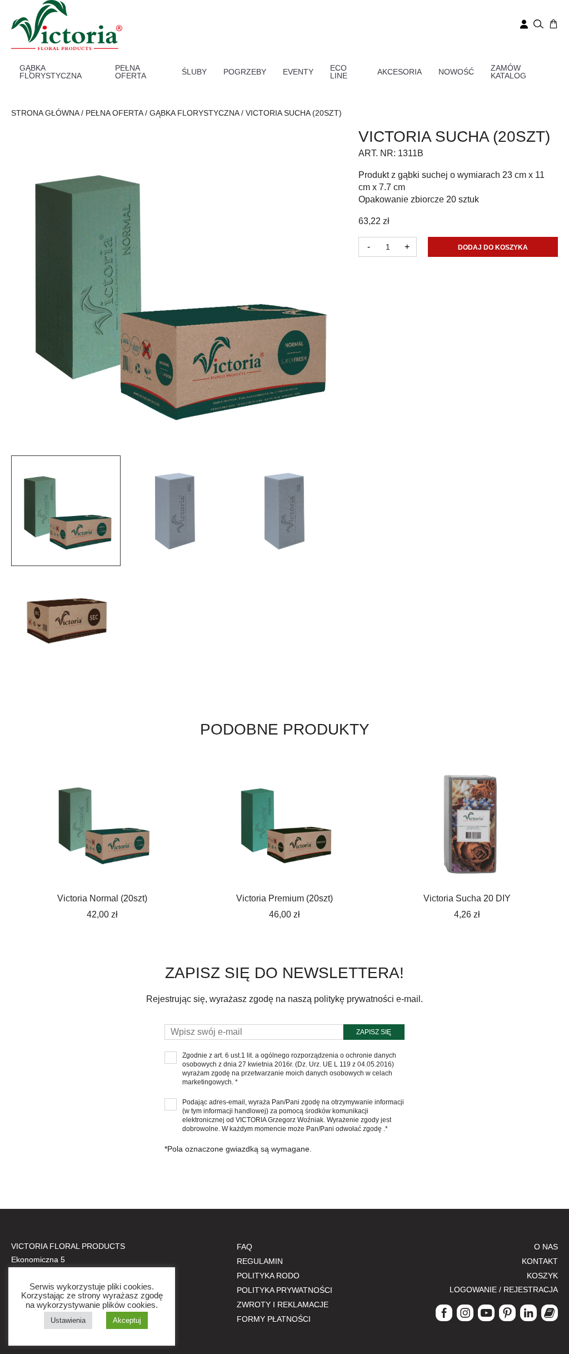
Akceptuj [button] (127, 1320)
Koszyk (542, 1275)
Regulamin (260, 1261)
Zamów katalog (508, 71)
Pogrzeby (244, 71)
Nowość (456, 71)
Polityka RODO (268, 1275)
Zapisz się (373, 1032)
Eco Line (338, 71)
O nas (546, 1246)
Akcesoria (399, 71)
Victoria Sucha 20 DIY (467, 898)
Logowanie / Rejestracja (504, 1289)
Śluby (194, 71)
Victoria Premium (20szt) (284, 898)
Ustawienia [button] (68, 1320)
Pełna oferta (130, 71)
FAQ (244, 1246)
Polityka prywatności (284, 1290)
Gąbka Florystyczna (50, 71)
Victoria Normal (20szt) (102, 898)
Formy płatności (274, 1319)
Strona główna (45, 112)
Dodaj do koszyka (493, 247)
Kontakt (540, 1261)
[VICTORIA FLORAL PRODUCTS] (66, 24)
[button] (66, 510)
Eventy (298, 71)
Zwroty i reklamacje (282, 1304)
